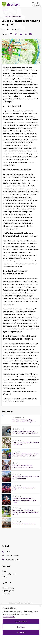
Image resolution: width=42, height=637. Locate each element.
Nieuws (4, 571)
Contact (4, 577)
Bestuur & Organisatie (9, 574)
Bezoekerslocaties (12, 559)
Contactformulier (12, 556)
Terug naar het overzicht (12, 16)
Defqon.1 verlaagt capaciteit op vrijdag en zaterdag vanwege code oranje (24, 500)
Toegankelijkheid (8, 591)
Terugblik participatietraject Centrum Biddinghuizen (26, 443)
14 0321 (8, 552)
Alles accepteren (21, 621)
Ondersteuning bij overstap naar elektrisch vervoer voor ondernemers (25, 432)
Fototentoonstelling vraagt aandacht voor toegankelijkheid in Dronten (26, 455)
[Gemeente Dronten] (10, 3)
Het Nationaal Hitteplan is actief (24, 524)
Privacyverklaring (8, 588)
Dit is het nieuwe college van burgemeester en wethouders (23, 466)
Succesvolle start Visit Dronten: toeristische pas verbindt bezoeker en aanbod (26, 512)
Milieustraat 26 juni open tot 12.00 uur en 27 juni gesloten (26, 477)
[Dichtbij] (40, 606)
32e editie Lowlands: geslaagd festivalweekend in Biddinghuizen (24, 421)
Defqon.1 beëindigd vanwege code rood (24, 489)
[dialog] (21, 621)
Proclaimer (5, 593)
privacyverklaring (9, 616)
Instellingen (21, 627)
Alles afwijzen (21, 633)
